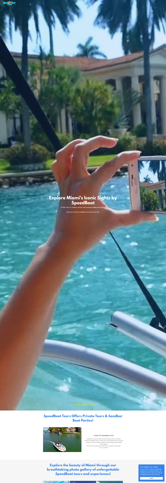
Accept (151, 478)
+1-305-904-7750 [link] (83, 404)
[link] (9, 3)
